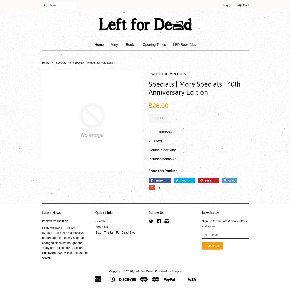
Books (130, 44)
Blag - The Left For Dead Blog (115, 232)
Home (99, 44)
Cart (246, 5)
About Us (101, 227)
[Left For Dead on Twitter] (151, 222)
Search (100, 221)
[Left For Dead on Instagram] (166, 222)
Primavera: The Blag (55, 220)
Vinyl (115, 44)
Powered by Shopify (168, 271)
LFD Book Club (185, 44)
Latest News (51, 213)
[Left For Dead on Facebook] (158, 222)
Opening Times (154, 44)
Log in (227, 5)
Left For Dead (144, 271)
